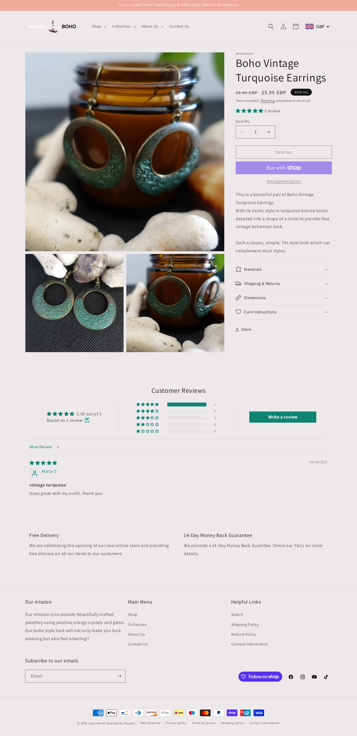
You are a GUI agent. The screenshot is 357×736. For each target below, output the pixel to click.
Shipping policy (232, 723)
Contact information (265, 723)
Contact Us (138, 644)
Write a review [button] (283, 417)
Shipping (267, 100)
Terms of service (203, 723)
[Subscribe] (119, 676)
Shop (132, 614)
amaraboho (97, 723)
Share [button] (246, 329)
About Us (136, 634)
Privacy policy (176, 723)
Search (237, 614)
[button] (99, 26)
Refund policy (150, 723)
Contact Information (249, 644)
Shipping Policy (245, 624)
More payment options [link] (284, 181)
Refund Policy (243, 634)
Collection (137, 624)
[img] (43, 463)
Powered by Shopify (121, 723)
